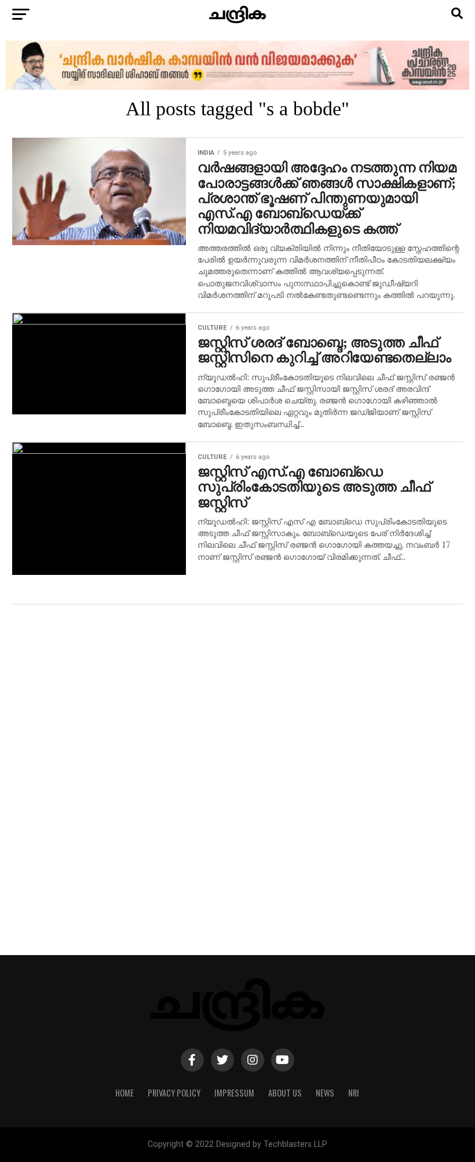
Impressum (234, 1093)
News (325, 1093)
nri (353, 1093)
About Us (285, 1093)
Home (124, 1093)
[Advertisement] (237, 785)
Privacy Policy (174, 1093)
